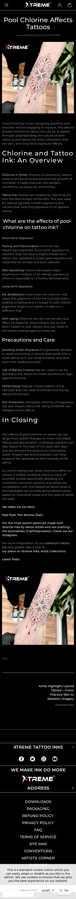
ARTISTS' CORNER (38, 858)
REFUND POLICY (38, 816)
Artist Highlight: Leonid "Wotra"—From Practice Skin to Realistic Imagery (56, 692)
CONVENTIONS (38, 851)
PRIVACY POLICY (38, 823)
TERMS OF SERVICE (38, 837)
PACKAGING (38, 809)
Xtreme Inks (38, 5)
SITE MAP (38, 844)
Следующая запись (64, 704)
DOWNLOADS (38, 802)
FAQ (38, 830)
